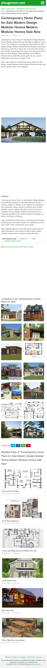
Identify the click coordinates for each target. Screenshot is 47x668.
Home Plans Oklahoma (10, 521)
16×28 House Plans (9, 580)
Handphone (23, 238)
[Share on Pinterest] (28, 445)
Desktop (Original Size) (13, 241)
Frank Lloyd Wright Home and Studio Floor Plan (19, 551)
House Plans (4, 35)
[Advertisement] (23, 93)
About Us (39, 657)
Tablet (33, 238)
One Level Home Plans (10, 491)
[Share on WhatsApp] (23, 445)
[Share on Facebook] (18, 445)
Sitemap (7, 657)
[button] (42, 3)
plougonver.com (13, 3)
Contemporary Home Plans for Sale (20, 247)
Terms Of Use (31, 657)
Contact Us (15, 657)
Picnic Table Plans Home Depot (13, 640)
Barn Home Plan (8, 610)
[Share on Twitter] (13, 445)
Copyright (23, 657)
